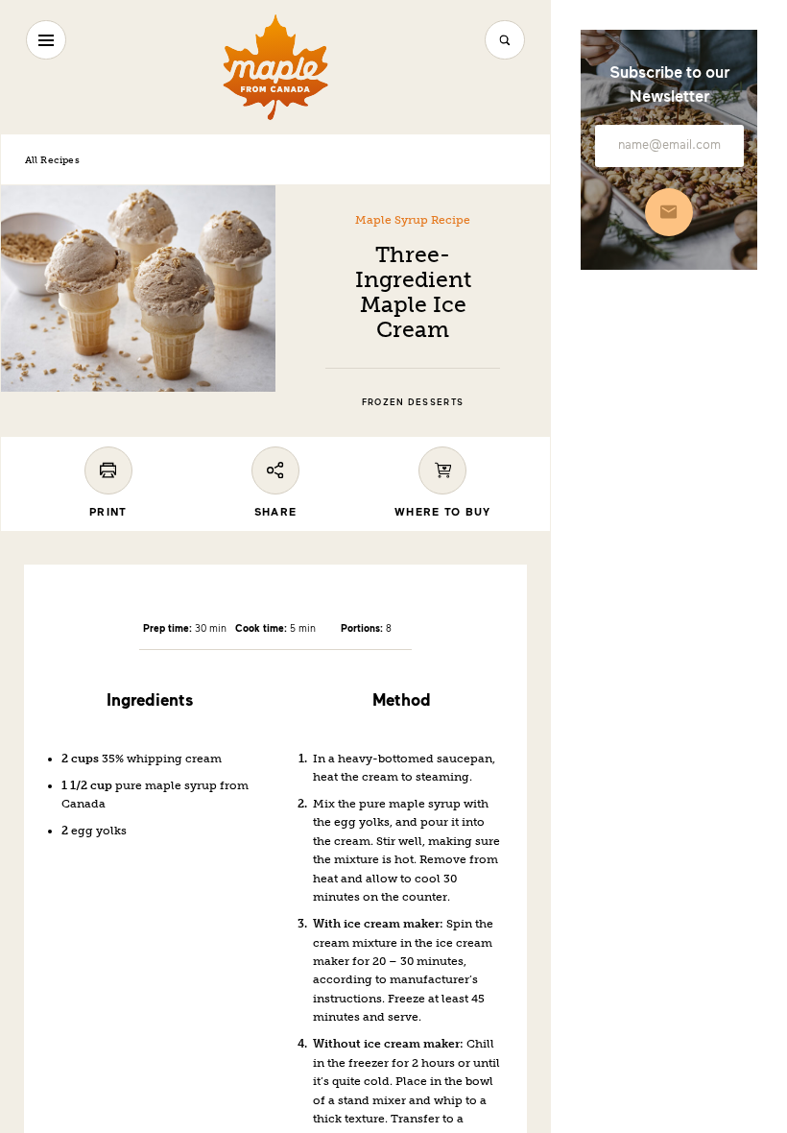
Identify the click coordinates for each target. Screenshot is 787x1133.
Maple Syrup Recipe (412, 220)
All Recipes (52, 160)
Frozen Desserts (413, 402)
